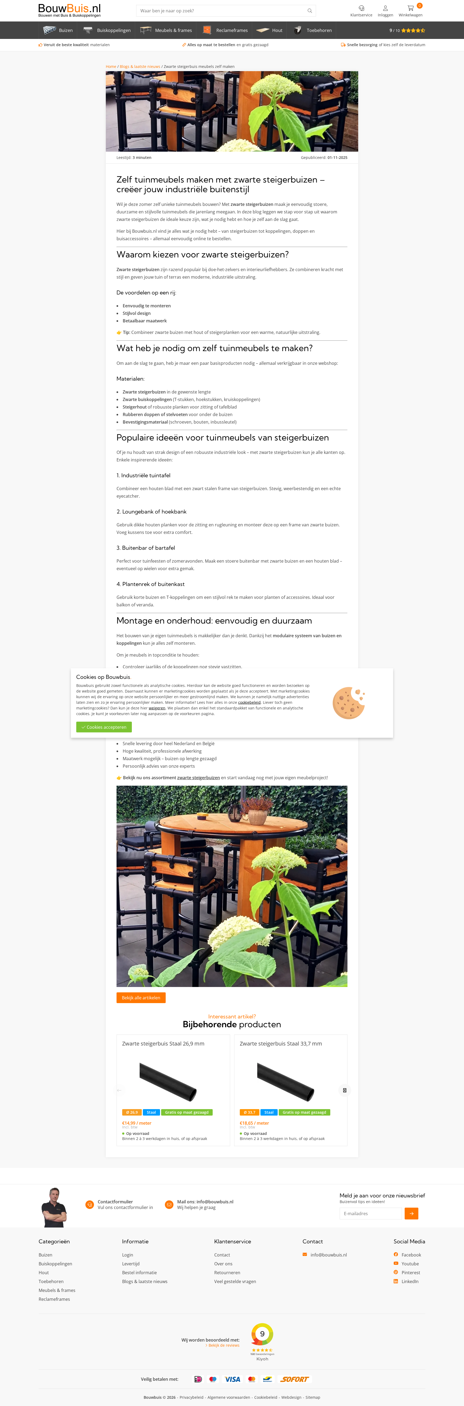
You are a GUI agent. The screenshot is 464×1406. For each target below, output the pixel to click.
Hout (44, 1273)
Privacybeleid (192, 1397)
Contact (222, 1255)
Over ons (223, 1264)
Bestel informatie (139, 1273)
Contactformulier (115, 1202)
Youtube (410, 1264)
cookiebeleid (249, 702)
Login (127, 1255)
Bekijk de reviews (224, 1345)
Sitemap (313, 1397)
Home (111, 66)
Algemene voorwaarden (229, 1397)
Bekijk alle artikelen (141, 998)
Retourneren (227, 1273)
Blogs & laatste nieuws (140, 66)
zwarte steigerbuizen (198, 778)
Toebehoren (51, 1281)
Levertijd (131, 1264)
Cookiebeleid (265, 1397)
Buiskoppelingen (55, 1264)
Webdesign (291, 1397)
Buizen (45, 1255)
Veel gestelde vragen (235, 1281)
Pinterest (411, 1273)
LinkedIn (410, 1281)
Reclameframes (54, 1299)
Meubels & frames (57, 1290)
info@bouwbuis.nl (215, 1202)
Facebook (411, 1255)
